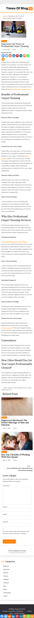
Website (5, 522)
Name (5, 507)
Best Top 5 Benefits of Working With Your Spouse (15, 456)
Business (6, 566)
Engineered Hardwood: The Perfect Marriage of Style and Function (15, 422)
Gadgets (6, 579)
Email (5, 514)
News (5, 589)
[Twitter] (6, 55)
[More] (3, 59)
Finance (5, 576)
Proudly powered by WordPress (13, 611)
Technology (7, 593)
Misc (4, 586)
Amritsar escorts (6, 328)
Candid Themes (19, 613)
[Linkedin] (13, 55)
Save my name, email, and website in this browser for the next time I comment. (16, 532)
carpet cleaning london (20, 388)
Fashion (5, 573)
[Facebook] (3, 55)
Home (5, 16)
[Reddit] (10, 55)
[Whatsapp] (27, 55)
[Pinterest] (17, 55)
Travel (5, 596)
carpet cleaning (7, 388)
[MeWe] (20, 55)
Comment (6, 486)
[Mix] (24, 55)
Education (6, 569)
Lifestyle (4, 41)
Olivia (14, 49)
